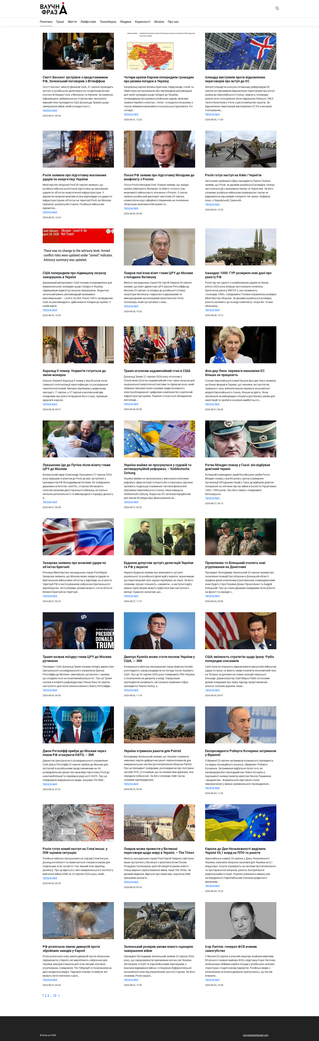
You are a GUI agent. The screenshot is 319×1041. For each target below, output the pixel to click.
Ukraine (159, 21)
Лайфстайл (88, 21)
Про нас (173, 21)
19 (54, 995)
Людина (125, 21)
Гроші (60, 21)
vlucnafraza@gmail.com (255, 1035)
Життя (72, 21)
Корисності (142, 21)
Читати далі (50, 110)
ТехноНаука (108, 21)
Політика (46, 21)
